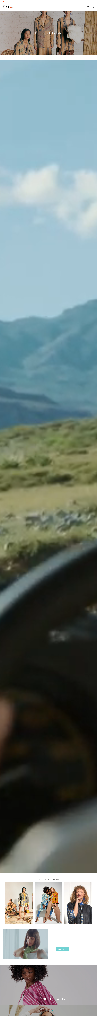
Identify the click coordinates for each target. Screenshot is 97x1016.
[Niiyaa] (8, 7)
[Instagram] (5, 1)
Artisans (52, 7)
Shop (37, 7)
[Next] (94, 32)
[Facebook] (3, 1)
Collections (44, 7)
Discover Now (63, 949)
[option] (48, 33)
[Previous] (2, 32)
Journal (59, 7)
